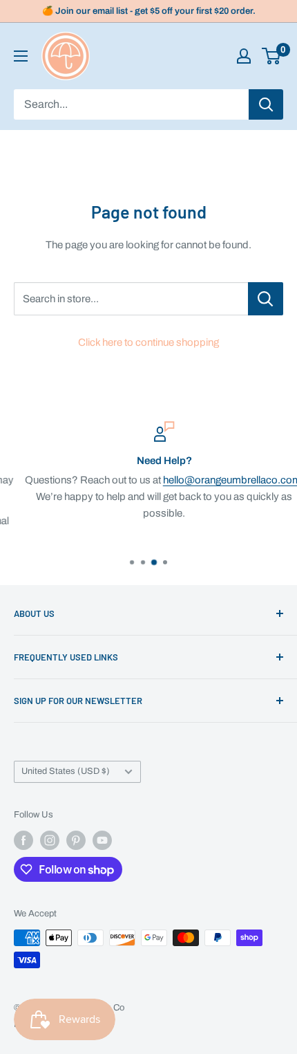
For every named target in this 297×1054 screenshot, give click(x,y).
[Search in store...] (265, 298)
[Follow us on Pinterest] (76, 840)
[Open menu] (21, 56)
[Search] (266, 104)
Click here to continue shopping (148, 342)
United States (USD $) (65, 771)
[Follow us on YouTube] (102, 840)
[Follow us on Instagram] (49, 840)
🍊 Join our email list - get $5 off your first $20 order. (149, 11)
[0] (271, 56)
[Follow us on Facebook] (23, 840)
